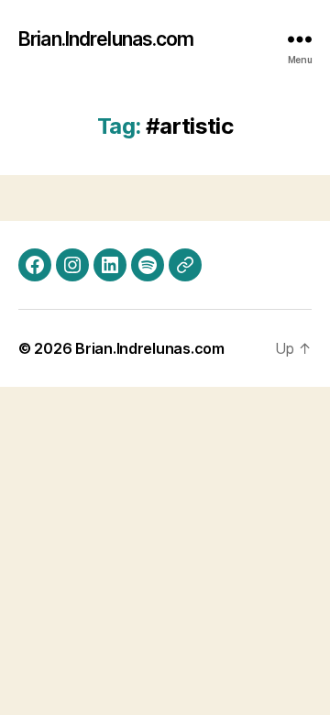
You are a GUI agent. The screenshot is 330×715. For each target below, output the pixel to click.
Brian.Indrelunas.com (106, 39)
